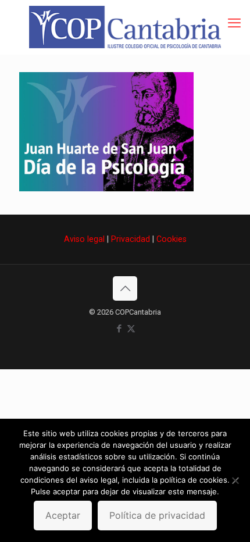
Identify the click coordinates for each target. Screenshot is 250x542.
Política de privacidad (157, 515)
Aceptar (62, 515)
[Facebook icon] (119, 328)
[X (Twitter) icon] (131, 328)
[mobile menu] (234, 23)
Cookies (171, 239)
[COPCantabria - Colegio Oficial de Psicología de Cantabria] (125, 27)
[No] (235, 480)
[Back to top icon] (125, 288)
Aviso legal (84, 239)
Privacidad (130, 239)
